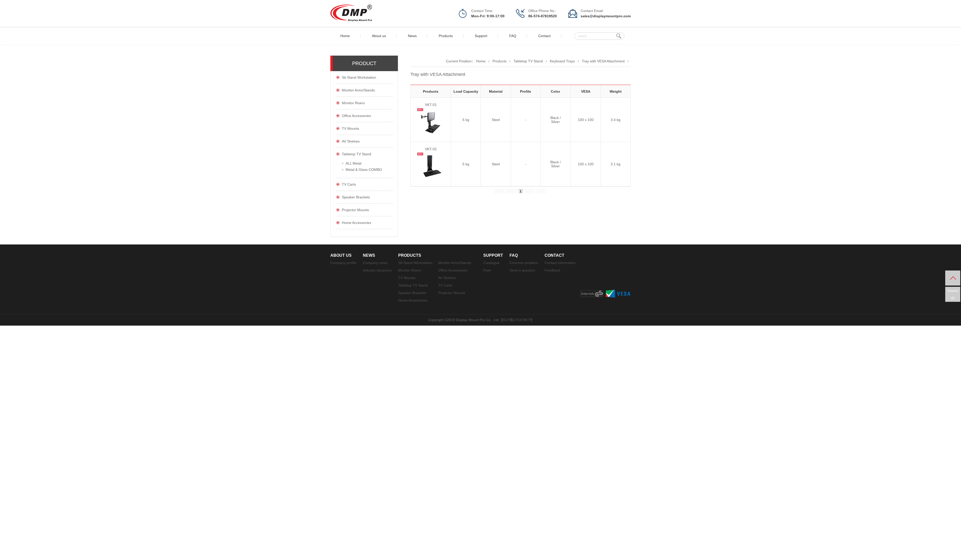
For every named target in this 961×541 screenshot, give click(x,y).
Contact (544, 36)
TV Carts (349, 184)
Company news (375, 263)
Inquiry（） (952, 294)
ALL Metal (353, 163)
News (412, 36)
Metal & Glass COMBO (364, 170)
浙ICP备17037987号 (517, 320)
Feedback (552, 270)
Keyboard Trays (562, 61)
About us (379, 36)
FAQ (512, 36)
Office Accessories (356, 116)
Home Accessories (356, 223)
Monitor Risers (353, 103)
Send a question (522, 270)
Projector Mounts (355, 210)
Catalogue (491, 263)
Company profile (343, 263)
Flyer (487, 270)
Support (481, 36)
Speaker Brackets (356, 197)
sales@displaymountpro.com (606, 16)
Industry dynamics (377, 270)
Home (345, 36)
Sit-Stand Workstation (359, 77)
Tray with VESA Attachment (603, 61)
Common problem (524, 263)
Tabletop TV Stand (356, 154)
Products (446, 36)
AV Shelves (351, 141)
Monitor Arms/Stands (358, 90)
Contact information (560, 263)
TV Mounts (350, 128)
